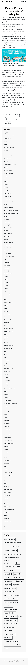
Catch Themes (16, 661)
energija (7, 554)
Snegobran (6, 420)
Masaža (5, 305)
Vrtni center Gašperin (9, 509)
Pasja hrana (7, 371)
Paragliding (7, 363)
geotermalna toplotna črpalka (11, 559)
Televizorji (6, 463)
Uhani (5, 483)
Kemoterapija (7, 262)
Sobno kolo (6, 426)
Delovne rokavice (8, 170)
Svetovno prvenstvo (9, 455)
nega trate (16, 584)
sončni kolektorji (9, 627)
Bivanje (6, 150)
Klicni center (7, 265)
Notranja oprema (8, 342)
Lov (5, 296)
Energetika (6, 187)
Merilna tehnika (7, 314)
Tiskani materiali (8, 472)
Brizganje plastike (8, 156)
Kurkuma (6, 285)
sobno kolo (13, 620)
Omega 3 (6, 354)
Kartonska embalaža (9, 256)
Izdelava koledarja (8, 242)
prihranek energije (10, 609)
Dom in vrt (6, 176)
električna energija (10, 550)
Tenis (5, 466)
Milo (5, 317)
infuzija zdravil (19, 563)
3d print (6, 133)
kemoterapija (6, 570)
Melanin (6, 311)
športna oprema (9, 539)
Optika (5, 357)
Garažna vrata (7, 204)
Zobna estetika (7, 521)
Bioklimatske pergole (9, 147)
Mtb (5, 325)
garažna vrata (16, 554)
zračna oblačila (16, 645)
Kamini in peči (7, 248)
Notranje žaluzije (8, 348)
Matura (5, 308)
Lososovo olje (7, 294)
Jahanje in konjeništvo (9, 245)
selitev (20, 616)
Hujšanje (6, 239)
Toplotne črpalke (8, 475)
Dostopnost (7, 179)
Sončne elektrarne (8, 432)
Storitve (6, 449)
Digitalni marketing (8, 173)
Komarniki (6, 268)
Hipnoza (6, 230)
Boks (5, 153)
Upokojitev (6, 486)
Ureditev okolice (8, 489)
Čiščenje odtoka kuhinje (10, 164)
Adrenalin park (7, 138)
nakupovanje (19, 581)
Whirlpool (6, 515)
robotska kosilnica (10, 616)
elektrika (15, 547)
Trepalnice (6, 480)
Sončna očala (7, 429)
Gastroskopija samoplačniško (11, 210)
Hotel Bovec (7, 236)
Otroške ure (7, 360)
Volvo (5, 501)
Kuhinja (6, 282)
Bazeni (5, 144)
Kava (5, 259)
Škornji (5, 414)
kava (18, 566)
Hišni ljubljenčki (8, 233)
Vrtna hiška (6, 503)
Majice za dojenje (8, 302)
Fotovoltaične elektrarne (10, 202)
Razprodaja (6, 394)
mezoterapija (8, 581)
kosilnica (7, 577)
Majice (5, 299)
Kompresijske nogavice (9, 271)
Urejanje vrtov (7, 492)
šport (6, 648)
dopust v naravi (7, 547)
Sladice (5, 417)
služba (6, 620)
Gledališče (6, 219)
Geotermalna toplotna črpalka (11, 213)
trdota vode (8, 638)
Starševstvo (7, 446)
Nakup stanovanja (8, 331)
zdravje (6, 645)
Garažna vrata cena (8, 207)
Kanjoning (6, 250)
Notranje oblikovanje (9, 345)
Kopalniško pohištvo (9, 273)
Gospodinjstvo (7, 225)
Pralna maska (7, 380)
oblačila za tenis (9, 592)
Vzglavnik (6, 512)
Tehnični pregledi (8, 457)
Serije (5, 409)
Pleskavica (6, 374)
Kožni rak (6, 279)
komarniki (17, 574)
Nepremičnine (7, 340)
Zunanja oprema (8, 526)
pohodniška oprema (11, 602)
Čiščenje (6, 161)
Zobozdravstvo (7, 524)
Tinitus (5, 469)
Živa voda (6, 518)
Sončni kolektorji (8, 434)
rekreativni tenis (10, 613)
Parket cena (7, 365)
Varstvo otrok (7, 495)
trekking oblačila (10, 641)
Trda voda (6, 478)
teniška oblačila (9, 634)
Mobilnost (6, 322)
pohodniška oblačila (11, 599)
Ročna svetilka (7, 400)
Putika (5, 391)
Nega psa (6, 337)
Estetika (6, 190)
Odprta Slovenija (8, 1)
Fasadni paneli (7, 196)
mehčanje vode (17, 577)
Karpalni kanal (7, 253)
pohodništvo (8, 606)
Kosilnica (6, 276)
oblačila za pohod (10, 588)
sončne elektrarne (10, 623)
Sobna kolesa (7, 423)
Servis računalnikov (8, 411)
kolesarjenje (8, 574)
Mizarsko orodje (8, 319)
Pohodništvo (7, 377)
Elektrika (6, 184)
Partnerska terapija (8, 368)
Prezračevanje (7, 386)
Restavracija (7, 397)
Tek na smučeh (7, 460)
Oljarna (5, 351)
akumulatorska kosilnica (12, 543)
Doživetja (6, 181)
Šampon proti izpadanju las (10, 403)
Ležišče (6, 288)
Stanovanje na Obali (9, 443)
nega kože (7, 584)
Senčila (5, 406)
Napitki (5, 334)
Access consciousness (9, 135)
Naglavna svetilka (8, 328)
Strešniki (6, 452)
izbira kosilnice (9, 566)
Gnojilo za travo (8, 222)
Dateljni (6, 167)
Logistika (6, 291)
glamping (6, 563)
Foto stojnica (7, 199)
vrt (18, 641)
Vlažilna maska (7, 498)
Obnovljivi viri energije (11, 595)
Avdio (5, 141)
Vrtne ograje (7, 506)
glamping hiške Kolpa (12, 563)
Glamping (6, 216)
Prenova (6, 383)
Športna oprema (8, 440)
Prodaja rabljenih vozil (9, 388)
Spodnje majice (7, 437)
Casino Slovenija (8, 158)
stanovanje (8, 631)
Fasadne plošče (7, 193)
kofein (12, 570)
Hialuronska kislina (8, 227)
